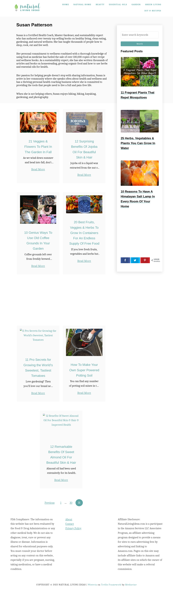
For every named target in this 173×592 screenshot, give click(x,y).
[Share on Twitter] (135, 260)
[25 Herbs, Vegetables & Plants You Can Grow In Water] (140, 121)
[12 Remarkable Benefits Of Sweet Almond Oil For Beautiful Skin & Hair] (61, 426)
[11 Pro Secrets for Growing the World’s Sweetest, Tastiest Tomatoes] (38, 340)
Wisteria (92, 584)
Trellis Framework (111, 584)
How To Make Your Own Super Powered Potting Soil (84, 370)
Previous (50, 502)
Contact (69, 523)
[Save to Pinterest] (145, 260)
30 (71, 502)
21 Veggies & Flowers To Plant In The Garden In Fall (38, 146)
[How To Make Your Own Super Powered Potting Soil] (84, 342)
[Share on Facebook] (125, 260)
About (68, 519)
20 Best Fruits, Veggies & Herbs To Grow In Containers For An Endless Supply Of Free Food (84, 232)
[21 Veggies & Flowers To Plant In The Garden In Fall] (38, 122)
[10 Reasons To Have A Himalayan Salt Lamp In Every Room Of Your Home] (140, 173)
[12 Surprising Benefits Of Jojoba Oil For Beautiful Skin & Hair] (84, 122)
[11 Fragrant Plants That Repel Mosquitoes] (140, 72)
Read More (38, 170)
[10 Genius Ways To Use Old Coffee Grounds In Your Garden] (38, 209)
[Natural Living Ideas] (27, 13)
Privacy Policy (73, 528)
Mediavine (131, 584)
